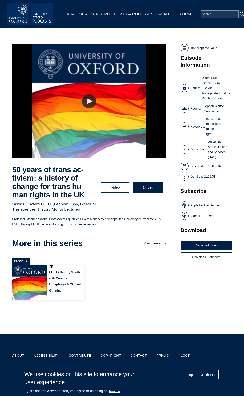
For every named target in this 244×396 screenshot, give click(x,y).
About (18, 355)
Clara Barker (211, 111)
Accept (188, 375)
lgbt (208, 134)
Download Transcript (206, 257)
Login (186, 355)
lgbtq (218, 118)
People (104, 14)
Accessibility (46, 355)
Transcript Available (203, 48)
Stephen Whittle (213, 106)
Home (71, 14)
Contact (138, 355)
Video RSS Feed (202, 215)
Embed (147, 187)
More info (114, 391)
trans (209, 118)
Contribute (80, 355)
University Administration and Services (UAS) (217, 149)
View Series (152, 243)
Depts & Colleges (134, 14)
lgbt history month (213, 126)
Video (115, 187)
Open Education (173, 14)
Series (86, 14)
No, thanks (208, 375)
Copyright (110, 355)
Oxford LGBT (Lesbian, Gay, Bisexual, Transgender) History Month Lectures (215, 88)
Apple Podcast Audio (204, 205)
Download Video (206, 245)
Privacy (163, 355)
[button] (89, 101)
